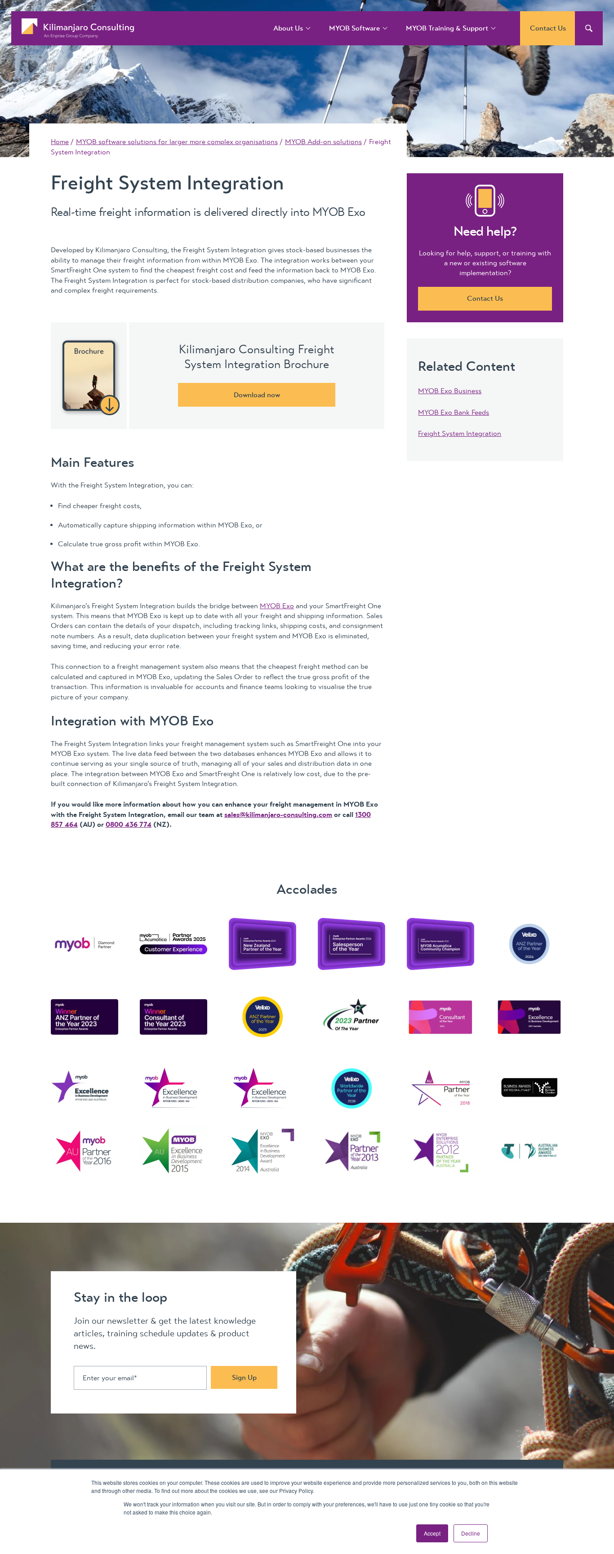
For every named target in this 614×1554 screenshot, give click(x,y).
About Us (288, 28)
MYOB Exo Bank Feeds (453, 412)
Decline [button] (470, 1533)
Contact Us (548, 28)
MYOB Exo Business (449, 390)
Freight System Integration (459, 433)
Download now (257, 395)
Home (60, 141)
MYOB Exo (277, 605)
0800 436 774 (128, 824)
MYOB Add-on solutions (323, 141)
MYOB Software (354, 28)
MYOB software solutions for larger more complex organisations (177, 141)
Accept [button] (432, 1533)
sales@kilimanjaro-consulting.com (278, 814)
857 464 (64, 824)
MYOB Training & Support (447, 28)
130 (360, 814)
